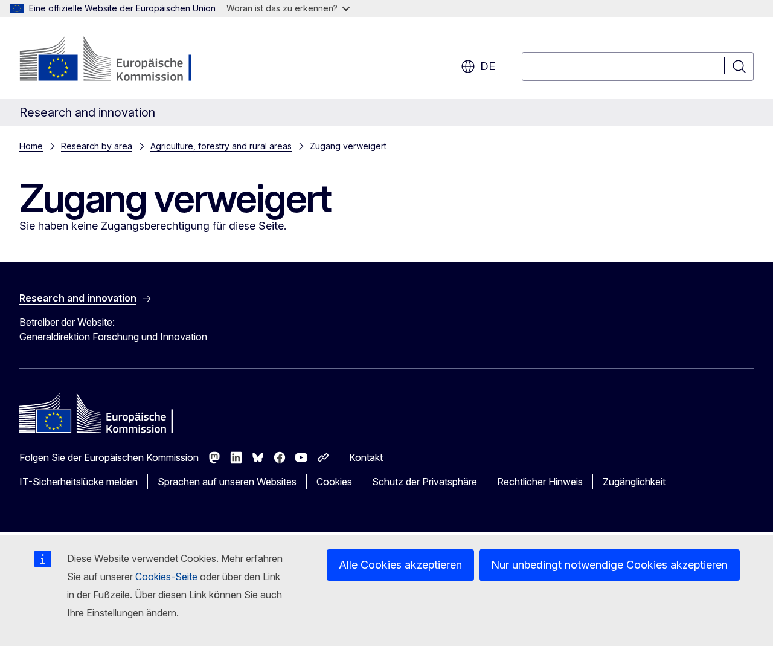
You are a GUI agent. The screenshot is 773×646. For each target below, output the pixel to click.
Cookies (334, 482)
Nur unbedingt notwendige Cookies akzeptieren (609, 564)
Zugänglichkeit (634, 482)
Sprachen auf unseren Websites (227, 482)
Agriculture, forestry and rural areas (221, 146)
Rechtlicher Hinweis (540, 482)
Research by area (96, 146)
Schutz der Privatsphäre (424, 482)
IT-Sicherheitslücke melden (78, 482)
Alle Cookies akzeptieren (400, 564)
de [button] (487, 66)
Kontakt (366, 457)
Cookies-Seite (166, 576)
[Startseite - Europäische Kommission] (116, 60)
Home (31, 146)
